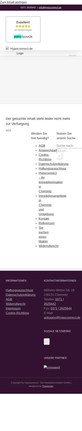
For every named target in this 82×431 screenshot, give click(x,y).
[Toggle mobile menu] (72, 51)
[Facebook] (47, 341)
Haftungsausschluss (52, 168)
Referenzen (47, 223)
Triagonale (47, 386)
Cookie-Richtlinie (17, 313)
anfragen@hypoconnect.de (62, 317)
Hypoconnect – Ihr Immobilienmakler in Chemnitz (51, 182)
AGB (42, 145)
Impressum (13, 308)
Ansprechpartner (50, 150)
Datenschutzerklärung (53, 164)
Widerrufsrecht (48, 246)
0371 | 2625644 (61, 308)
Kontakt (44, 218)
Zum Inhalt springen (13, 2)
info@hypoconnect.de (50, 7)
